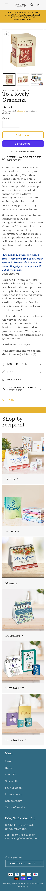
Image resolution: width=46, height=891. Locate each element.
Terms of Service (15, 807)
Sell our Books (14, 787)
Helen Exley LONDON (22, 884)
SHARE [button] (9, 400)
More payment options (23, 151)
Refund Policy (13, 801)
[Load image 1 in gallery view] (9, 79)
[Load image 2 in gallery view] (23, 79)
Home (8, 768)
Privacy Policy (13, 794)
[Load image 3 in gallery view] (37, 79)
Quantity (7, 118)
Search (9, 761)
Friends (10, 531)
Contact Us (11, 781)
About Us (10, 774)
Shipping (21, 111)
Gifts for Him (14, 688)
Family (10, 479)
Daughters (12, 635)
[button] (6, 4)
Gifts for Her (14, 740)
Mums (9, 583)
